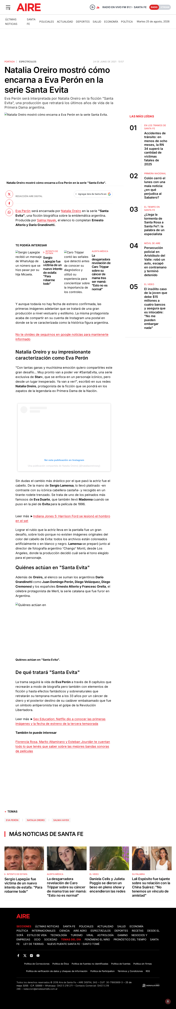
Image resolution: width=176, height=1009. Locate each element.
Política (127, 21)
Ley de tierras (33, 944)
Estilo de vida (37, 935)
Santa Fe (69, 926)
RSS (148, 971)
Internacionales (44, 930)
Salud (97, 21)
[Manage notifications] (168, 1001)
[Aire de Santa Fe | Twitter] (25, 955)
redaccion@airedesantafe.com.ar (40, 989)
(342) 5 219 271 (65, 985)
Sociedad (50, 939)
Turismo (76, 935)
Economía (111, 21)
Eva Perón (23, 211)
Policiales (46, 21)
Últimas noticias (47, 926)
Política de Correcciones (37, 963)
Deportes (83, 21)
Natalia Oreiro (71, 211)
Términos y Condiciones (130, 971)
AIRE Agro (80, 930)
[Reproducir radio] (92, 7)
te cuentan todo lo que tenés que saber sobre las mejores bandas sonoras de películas (62, 746)
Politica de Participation (102, 971)
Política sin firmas (142, 963)
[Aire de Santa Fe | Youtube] (38, 955)
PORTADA (9, 61)
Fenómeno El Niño (97, 939)
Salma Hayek (46, 220)
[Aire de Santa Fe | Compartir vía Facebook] (9, 203)
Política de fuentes (120, 963)
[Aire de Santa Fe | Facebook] (18, 955)
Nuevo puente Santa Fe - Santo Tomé (73, 944)
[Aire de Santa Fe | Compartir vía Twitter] (9, 194)
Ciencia (64, 930)
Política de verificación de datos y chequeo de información (56, 971)
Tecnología (58, 935)
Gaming (122, 935)
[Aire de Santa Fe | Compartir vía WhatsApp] (9, 212)
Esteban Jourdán (80, 742)
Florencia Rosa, (27, 742)
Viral (90, 935)
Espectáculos (27, 61)
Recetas (138, 930)
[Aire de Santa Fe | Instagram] (31, 955)
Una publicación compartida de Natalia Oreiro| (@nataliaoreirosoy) (64, 465)
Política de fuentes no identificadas (90, 963)
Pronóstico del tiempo (130, 939)
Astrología (105, 935)
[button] (8, 7)
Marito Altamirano (52, 742)
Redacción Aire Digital (28, 196)
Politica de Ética (60, 963)
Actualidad (65, 21)
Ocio (37, 939)
